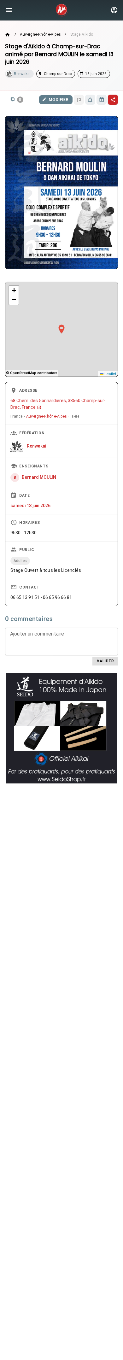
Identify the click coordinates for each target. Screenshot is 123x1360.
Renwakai (36, 445)
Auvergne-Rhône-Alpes (40, 34)
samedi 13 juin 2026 (30, 505)
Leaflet (109, 373)
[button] (61, 329)
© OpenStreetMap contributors (31, 373)
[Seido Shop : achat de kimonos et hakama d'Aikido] (61, 728)
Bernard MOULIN (39, 477)
